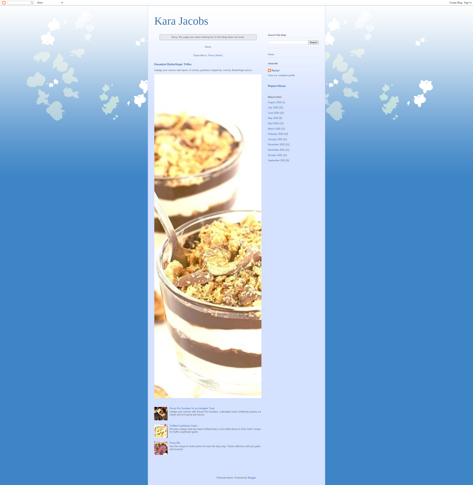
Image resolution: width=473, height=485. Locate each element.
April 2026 (273, 123)
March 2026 (274, 128)
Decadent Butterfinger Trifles (173, 64)
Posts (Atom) (215, 55)
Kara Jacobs (181, 21)
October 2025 (275, 155)
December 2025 (276, 144)
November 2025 (276, 149)
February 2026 (275, 134)
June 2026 (273, 112)
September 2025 (276, 160)
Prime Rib (174, 443)
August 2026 (274, 102)
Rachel (275, 70)
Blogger (252, 477)
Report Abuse (277, 85)
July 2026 (273, 107)
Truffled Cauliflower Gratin (183, 425)
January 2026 (275, 139)
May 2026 (273, 118)
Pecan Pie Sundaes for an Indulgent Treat (191, 408)
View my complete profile (281, 75)
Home (208, 46)
